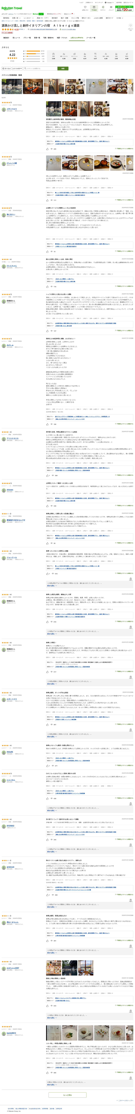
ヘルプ (81, 2)
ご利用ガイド (89, 2)
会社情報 (11, 1108)
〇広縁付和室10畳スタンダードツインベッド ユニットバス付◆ (73, 890)
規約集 (52, 1108)
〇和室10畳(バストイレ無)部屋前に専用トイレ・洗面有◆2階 (72, 470)
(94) (48, 38)
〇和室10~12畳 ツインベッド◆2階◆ (65, 719)
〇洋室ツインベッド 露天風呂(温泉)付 (65, 246)
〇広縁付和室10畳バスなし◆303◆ (65, 144)
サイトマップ (99, 2)
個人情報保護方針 (21, 1108)
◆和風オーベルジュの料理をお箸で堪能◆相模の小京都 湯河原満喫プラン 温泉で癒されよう (82, 141)
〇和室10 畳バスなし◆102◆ (63, 326)
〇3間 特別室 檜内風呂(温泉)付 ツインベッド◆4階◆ (70, 793)
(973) (77, 38)
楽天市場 (119, 2)
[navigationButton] (130, 86)
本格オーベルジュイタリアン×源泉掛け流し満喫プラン (70, 998)
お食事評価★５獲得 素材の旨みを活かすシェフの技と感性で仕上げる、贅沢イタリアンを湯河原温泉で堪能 (85, 323)
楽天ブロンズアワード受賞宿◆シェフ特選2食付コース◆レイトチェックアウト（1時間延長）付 (82, 416)
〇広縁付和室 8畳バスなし (62, 1000)
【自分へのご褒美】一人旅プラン (64, 279)
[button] (12, 86)
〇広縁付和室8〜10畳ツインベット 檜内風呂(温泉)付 (70, 195)
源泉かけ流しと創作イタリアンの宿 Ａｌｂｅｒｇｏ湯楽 (41, 25)
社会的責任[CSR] (34, 1108)
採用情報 (45, 1108)
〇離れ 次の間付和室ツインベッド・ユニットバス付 (69, 419)
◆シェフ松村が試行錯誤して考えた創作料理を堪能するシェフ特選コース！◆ (77, 192)
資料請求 (59, 1108)
